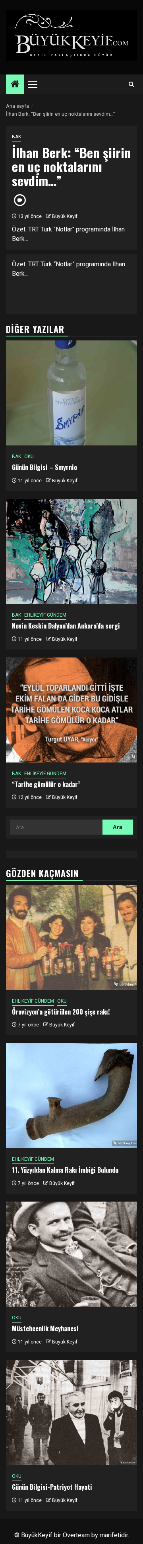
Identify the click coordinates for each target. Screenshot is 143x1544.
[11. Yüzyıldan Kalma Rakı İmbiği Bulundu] (71, 1095)
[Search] (131, 84)
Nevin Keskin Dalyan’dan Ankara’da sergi (66, 626)
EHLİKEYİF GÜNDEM (45, 615)
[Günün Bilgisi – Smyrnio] (71, 392)
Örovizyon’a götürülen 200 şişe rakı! (61, 1012)
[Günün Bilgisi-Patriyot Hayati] (71, 1412)
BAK (16, 136)
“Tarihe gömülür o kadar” (46, 784)
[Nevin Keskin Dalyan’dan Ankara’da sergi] (71, 551)
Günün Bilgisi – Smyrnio (44, 467)
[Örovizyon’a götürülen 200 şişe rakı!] (71, 937)
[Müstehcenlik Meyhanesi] (71, 1254)
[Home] (15, 84)
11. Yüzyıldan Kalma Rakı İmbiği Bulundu (65, 1170)
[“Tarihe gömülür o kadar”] (71, 709)
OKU (29, 456)
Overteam (76, 1535)
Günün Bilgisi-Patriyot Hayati (52, 1487)
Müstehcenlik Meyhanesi (45, 1328)
